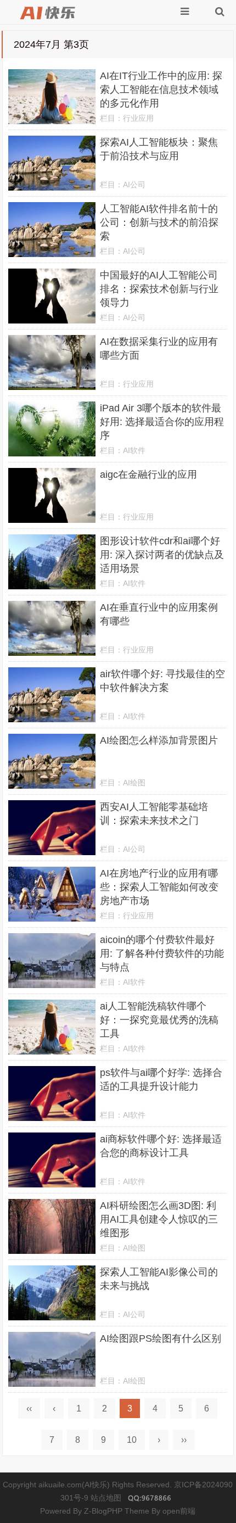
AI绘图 (134, 782)
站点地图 (106, 1497)
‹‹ (29, 1408)
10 (132, 1439)
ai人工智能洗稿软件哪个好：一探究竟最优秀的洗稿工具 (159, 1020)
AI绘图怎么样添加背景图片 (159, 740)
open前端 (178, 1511)
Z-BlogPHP (103, 1511)
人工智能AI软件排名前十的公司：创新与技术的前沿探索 (159, 222)
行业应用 (138, 118)
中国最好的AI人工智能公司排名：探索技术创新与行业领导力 (159, 289)
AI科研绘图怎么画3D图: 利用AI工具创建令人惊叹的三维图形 (159, 1219)
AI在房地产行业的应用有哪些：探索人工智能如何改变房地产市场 (159, 887)
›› (184, 1439)
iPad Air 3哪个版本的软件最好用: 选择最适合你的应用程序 (162, 422)
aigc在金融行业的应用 (148, 474)
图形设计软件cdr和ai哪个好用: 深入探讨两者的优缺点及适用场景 (162, 554)
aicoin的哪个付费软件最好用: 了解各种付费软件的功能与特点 (162, 953)
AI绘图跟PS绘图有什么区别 (160, 1338)
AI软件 (134, 450)
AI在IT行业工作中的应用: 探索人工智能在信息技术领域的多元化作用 (161, 89)
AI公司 (134, 184)
